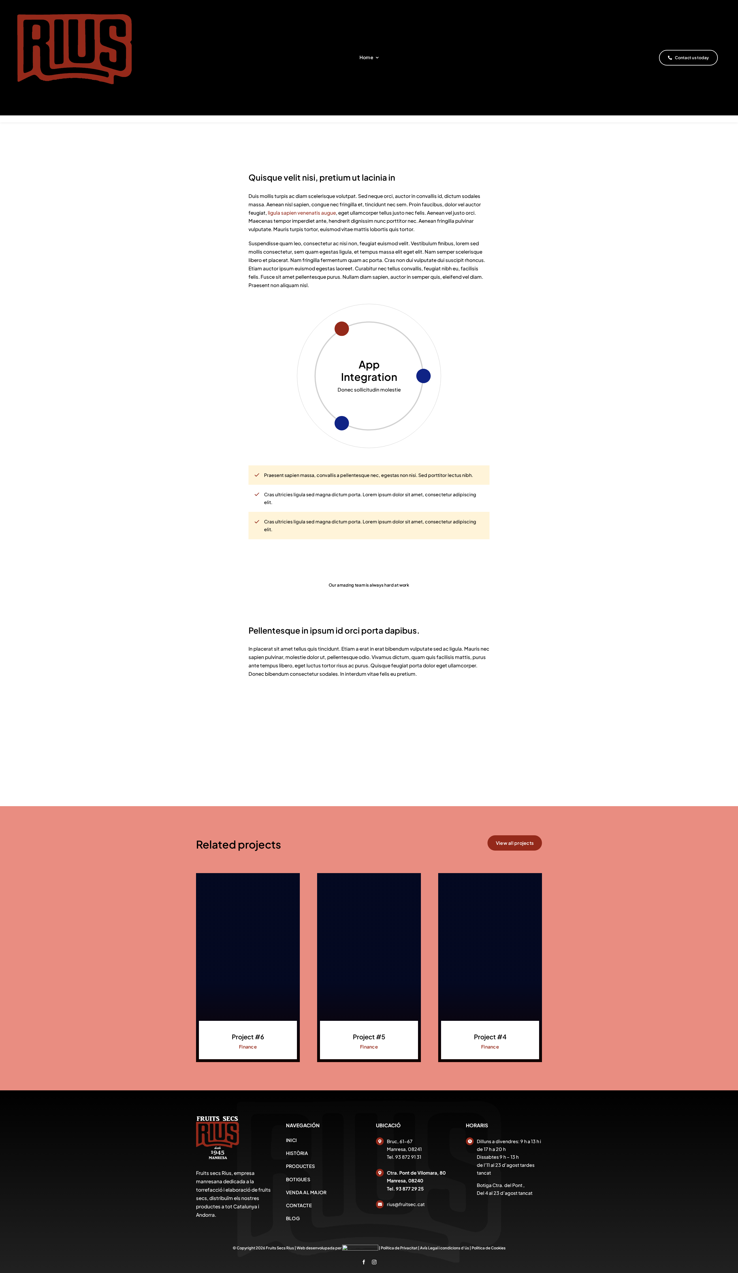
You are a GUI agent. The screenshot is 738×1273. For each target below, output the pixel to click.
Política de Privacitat (399, 1248)
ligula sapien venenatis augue (301, 212)
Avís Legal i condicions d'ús (444, 1248)
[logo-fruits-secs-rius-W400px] (217, 1118)
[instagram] (374, 1262)
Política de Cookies (489, 1248)
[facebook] (364, 1262)
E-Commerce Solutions (369, 370)
